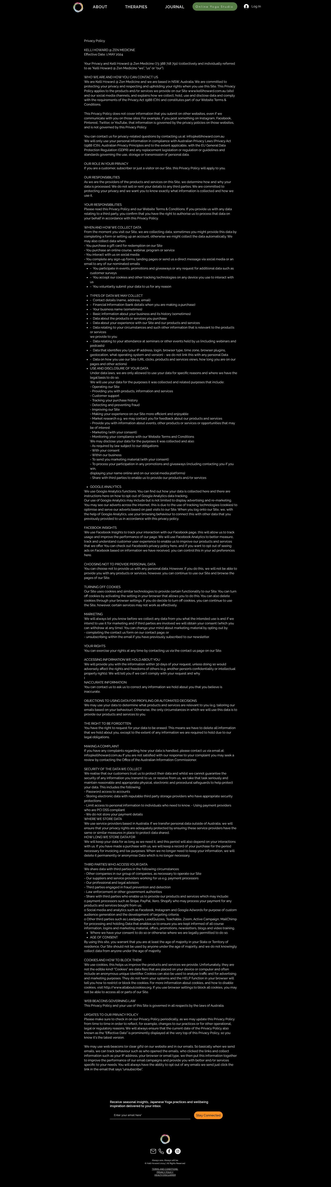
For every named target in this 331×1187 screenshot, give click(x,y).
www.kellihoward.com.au (207, 91)
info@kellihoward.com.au (205, 136)
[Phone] (161, 1151)
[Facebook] (169, 1151)
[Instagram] (178, 1151)
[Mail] (153, 1151)
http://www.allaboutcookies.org (128, 987)
